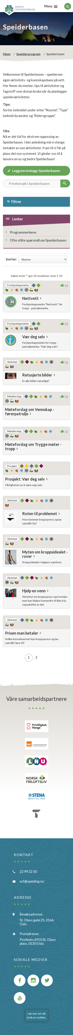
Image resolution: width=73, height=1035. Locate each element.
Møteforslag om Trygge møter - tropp (33, 446)
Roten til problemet (39, 513)
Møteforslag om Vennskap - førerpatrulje (29, 411)
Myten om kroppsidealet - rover (45, 554)
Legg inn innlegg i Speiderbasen (36, 171)
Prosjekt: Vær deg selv (25, 479)
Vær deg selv (33, 336)
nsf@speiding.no (32, 881)
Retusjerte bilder (37, 375)
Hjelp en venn (34, 590)
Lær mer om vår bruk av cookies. (36, 1015)
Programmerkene (23, 232)
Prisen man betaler (21, 633)
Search (10, 192)
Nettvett (30, 298)
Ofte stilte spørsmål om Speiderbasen (38, 240)
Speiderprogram (28, 54)
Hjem (7, 54)
